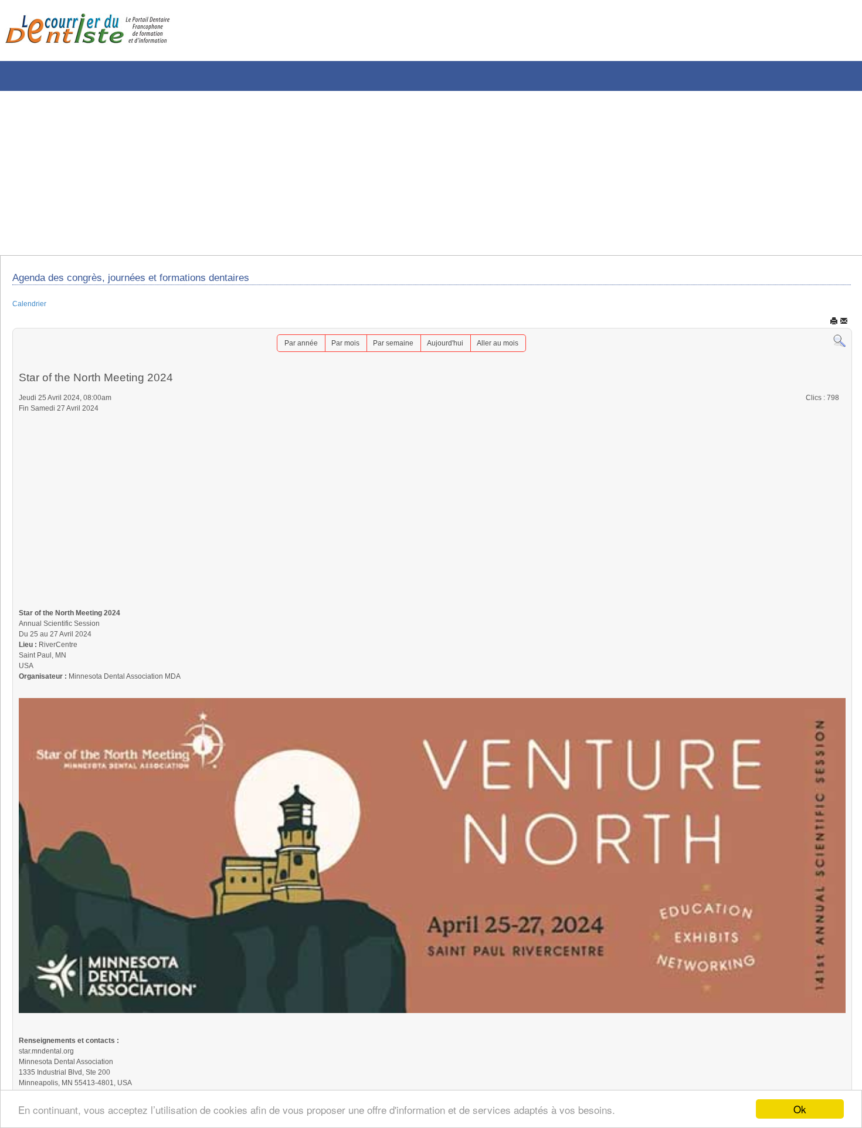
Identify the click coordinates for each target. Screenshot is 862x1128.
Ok (799, 1109)
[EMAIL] (844, 325)
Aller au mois (510, 348)
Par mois (338, 348)
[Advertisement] (355, 173)
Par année (288, 348)
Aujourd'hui (450, 348)
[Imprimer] (834, 325)
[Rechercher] (839, 345)
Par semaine (392, 348)
